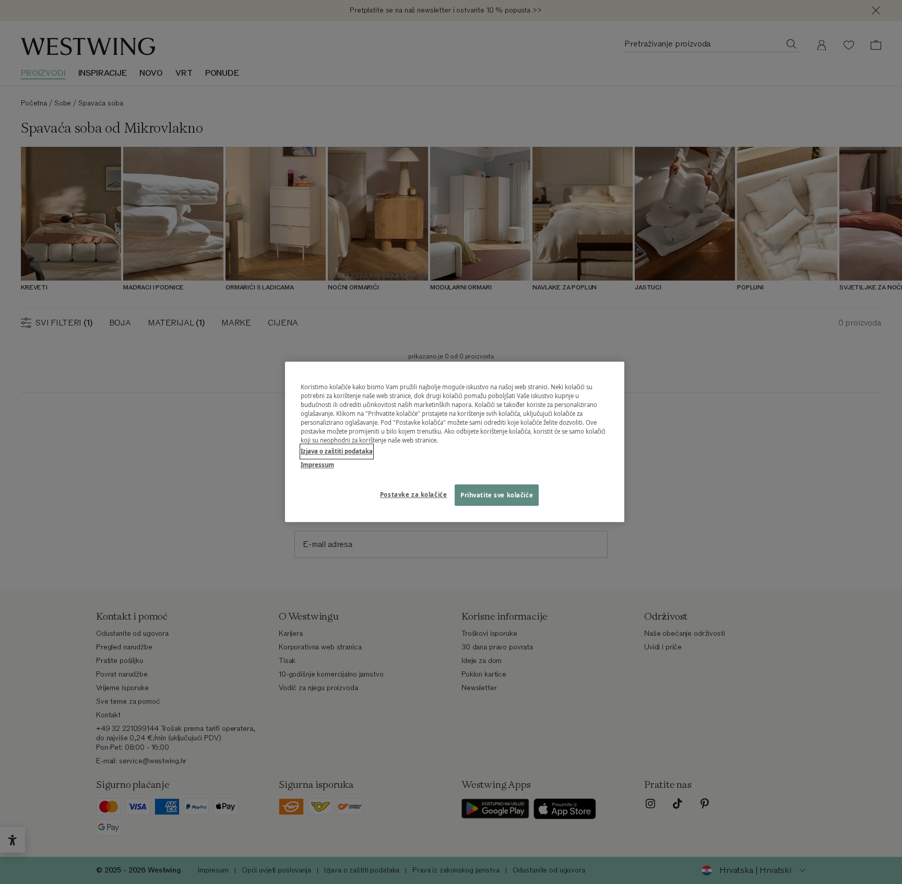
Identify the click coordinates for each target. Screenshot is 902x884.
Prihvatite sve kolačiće (496, 495)
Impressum (317, 465)
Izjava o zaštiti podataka (337, 452)
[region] (454, 442)
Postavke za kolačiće (413, 494)
